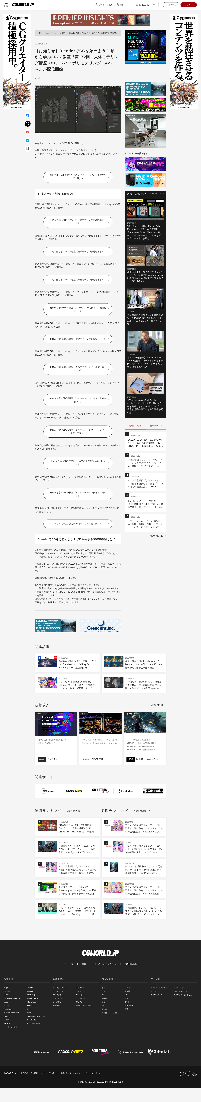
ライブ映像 (129, 1005)
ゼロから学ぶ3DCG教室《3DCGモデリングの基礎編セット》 (78, 222)
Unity (6, 1002)
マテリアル (57, 995)
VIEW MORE (155, 194)
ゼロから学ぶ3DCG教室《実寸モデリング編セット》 (78, 251)
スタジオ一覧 (171, 5)
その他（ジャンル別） (110, 1013)
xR (103, 995)
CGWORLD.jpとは (11, 1073)
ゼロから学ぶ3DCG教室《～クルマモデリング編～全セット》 (78, 494)
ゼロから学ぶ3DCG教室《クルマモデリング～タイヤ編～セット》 (78, 400)
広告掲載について (38, 1073)
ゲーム (104, 988)
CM (126, 995)
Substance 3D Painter (12, 998)
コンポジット (58, 1002)
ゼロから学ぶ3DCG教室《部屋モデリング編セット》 (78, 279)
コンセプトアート (59, 988)
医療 (126, 1009)
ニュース (49, 33)
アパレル (128, 1002)
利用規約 (24, 1073)
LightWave (8, 1009)
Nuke (29, 1013)
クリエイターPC (157, 995)
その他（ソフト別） (11, 1027)
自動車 (104, 1009)
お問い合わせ (52, 1073)
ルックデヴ (57, 1005)
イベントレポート (180, 991)
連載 (84, 964)
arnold (6, 1005)
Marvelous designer (11, 1013)
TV (103, 1005)
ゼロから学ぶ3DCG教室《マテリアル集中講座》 (78, 524)
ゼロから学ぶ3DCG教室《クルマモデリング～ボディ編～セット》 (78, 368)
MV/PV (104, 998)
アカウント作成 (105, 5)
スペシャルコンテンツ (105, 964)
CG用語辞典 (131, 964)
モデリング (80, 988)
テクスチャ (80, 991)
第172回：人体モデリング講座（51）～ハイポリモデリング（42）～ (78, 177)
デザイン (79, 1002)
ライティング (58, 998)
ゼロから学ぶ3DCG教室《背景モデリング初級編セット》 (78, 339)
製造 (126, 998)
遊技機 (127, 991)
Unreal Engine (32, 998)
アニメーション (59, 991)
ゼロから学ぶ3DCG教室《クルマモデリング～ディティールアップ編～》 (78, 431)
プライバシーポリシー (93, 1073)
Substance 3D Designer (36, 1016)
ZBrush (6, 995)
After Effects (31, 1002)
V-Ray (6, 1020)
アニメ (127, 988)
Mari (28, 1009)
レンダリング (81, 998)
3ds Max (30, 988)
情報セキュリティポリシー (71, 1073)
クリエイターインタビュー (183, 995)
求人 (188, 5)
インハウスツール (33, 1023)
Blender (38, 78)
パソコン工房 (179, 988)
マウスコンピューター (159, 988)
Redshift (7, 1016)
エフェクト (80, 995)
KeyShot (30, 1005)
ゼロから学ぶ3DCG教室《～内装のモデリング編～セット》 (78, 463)
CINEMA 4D (31, 1020)
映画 (103, 991)
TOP (39, 33)
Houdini (30, 991)
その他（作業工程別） (84, 1005)
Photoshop (31, 995)
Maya (6, 988)
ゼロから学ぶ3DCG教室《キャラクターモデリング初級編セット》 (78, 309)
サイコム (154, 991)
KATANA (7, 1023)
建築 (103, 1002)
